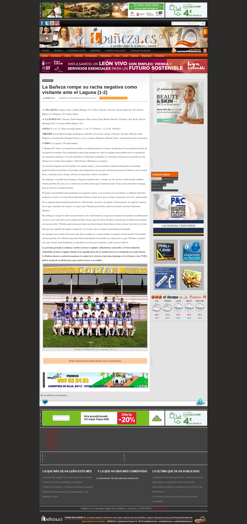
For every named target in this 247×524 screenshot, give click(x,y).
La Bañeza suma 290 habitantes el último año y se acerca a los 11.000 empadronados (164, 183)
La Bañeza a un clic (77, 50)
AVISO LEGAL (159, 508)
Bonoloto (50, 441)
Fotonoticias (105, 56)
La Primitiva (52, 445)
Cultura (67, 56)
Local (125, 56)
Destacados (91, 56)
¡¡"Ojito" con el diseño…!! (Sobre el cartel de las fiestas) (68, 487)
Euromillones (52, 431)
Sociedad (159, 56)
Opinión (134, 56)
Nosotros (58, 50)
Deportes (78, 56)
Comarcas (56, 56)
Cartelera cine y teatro (115, 50)
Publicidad (95, 50)
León (117, 56)
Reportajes (147, 56)
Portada (45, 50)
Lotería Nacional (54, 438)
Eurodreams (52, 433)
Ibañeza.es (124, 39)
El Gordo (50, 448)
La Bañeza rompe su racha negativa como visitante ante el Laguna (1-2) (89, 89)
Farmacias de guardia (141, 50)
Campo (44, 56)
